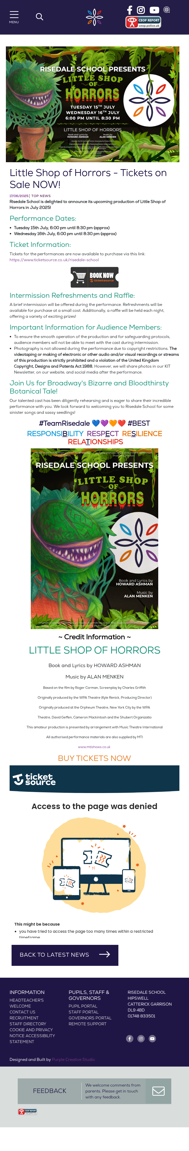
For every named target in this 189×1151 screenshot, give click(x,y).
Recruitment (24, 1018)
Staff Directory (28, 1024)
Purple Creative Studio (73, 1059)
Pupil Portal (83, 1006)
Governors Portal (90, 1018)
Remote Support (88, 1024)
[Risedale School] (94, 17)
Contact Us (22, 1012)
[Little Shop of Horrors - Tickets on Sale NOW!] (92, 104)
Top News (41, 196)
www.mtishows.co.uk (94, 747)
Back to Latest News (54, 955)
